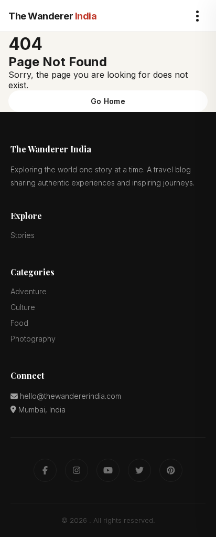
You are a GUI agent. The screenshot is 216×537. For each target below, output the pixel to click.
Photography (33, 338)
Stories (22, 235)
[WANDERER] (52, 16)
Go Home (108, 101)
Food (19, 322)
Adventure (28, 291)
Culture (22, 307)
